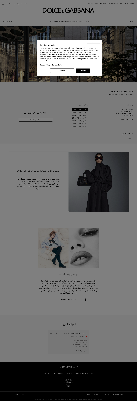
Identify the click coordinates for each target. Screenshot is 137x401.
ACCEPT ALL (83, 70)
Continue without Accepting (93, 43)
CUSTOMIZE (62, 70)
